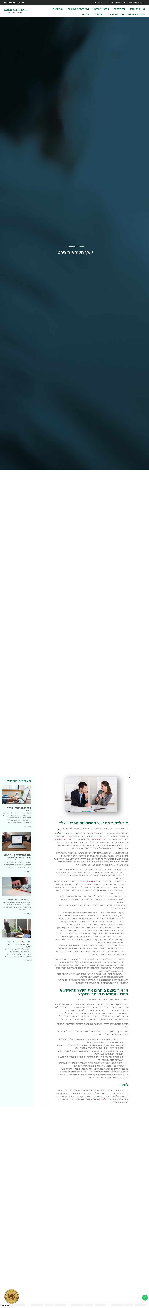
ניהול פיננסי (58, 9)
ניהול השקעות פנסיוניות (78, 9)
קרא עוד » (27, 827)
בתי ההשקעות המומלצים (90, 881)
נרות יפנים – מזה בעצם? (19, 899)
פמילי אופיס (135, 9)
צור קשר (85, 14)
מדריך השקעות (117, 14)
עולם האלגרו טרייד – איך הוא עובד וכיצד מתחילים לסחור (17, 856)
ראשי (82, 247)
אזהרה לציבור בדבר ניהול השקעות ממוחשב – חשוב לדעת (19, 944)
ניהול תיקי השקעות (136, 14)
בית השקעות (119, 9)
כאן (126, 1027)
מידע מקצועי (99, 14)
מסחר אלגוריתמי (101, 9)
